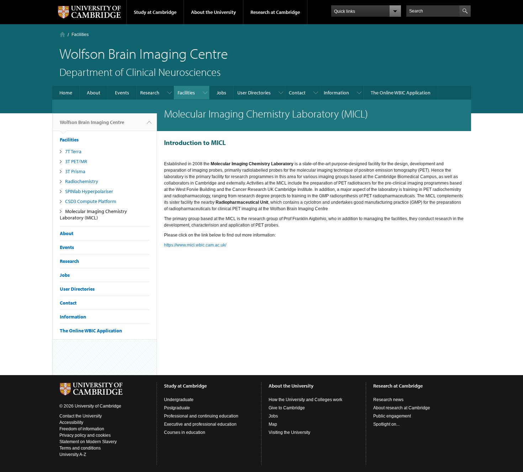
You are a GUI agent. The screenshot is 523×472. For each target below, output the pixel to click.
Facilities (80, 34)
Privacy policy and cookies (85, 435)
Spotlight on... (386, 424)
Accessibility (71, 422)
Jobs (221, 92)
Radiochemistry (81, 181)
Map (273, 424)
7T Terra (73, 151)
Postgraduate (177, 407)
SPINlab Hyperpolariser (89, 191)
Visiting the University (289, 432)
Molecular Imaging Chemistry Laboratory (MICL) (93, 214)
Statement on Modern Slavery (88, 441)
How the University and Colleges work (305, 399)
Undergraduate (179, 399)
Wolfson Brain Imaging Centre (92, 122)
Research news (388, 399)
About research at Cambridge (401, 407)
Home (62, 34)
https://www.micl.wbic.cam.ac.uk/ (195, 245)
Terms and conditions (80, 448)
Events (122, 92)
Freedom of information (81, 428)
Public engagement (392, 416)
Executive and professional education (200, 424)
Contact (297, 92)
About (93, 92)
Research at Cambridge (275, 12)
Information (336, 92)
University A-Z (72, 454)
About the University (213, 12)
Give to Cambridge (287, 407)
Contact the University (80, 416)
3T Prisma (75, 171)
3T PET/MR (76, 161)
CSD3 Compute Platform (90, 201)
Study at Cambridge (155, 12)
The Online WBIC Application (400, 92)
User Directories (254, 92)
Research (149, 92)
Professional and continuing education (201, 416)
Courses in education (184, 432)
